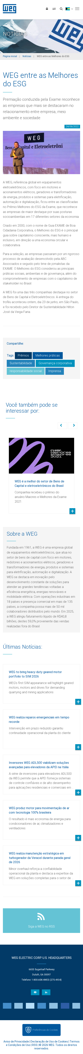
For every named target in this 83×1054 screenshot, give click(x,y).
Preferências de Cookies (45, 1029)
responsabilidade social (26, 371)
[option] (41, 473)
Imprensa (54, 371)
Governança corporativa (55, 363)
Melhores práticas (48, 355)
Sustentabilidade (21, 363)
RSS (34, 1045)
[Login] (47, 8)
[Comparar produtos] (54, 8)
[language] (69, 8)
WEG (8, 8)
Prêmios (23, 355)
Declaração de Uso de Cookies (49, 1041)
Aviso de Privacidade (16, 1041)
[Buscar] (61, 8)
